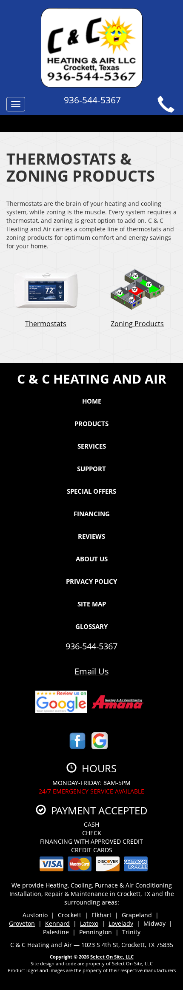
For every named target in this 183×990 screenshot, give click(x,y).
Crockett (69, 915)
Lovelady (121, 923)
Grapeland (137, 915)
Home (91, 401)
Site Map (91, 604)
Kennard (57, 923)
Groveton (22, 923)
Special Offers (91, 491)
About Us (92, 559)
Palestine (56, 932)
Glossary (91, 626)
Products (91, 423)
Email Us (91, 671)
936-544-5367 (91, 646)
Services (91, 446)
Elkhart (102, 915)
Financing (92, 513)
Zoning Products (137, 323)
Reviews (91, 536)
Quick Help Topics (88, 124)
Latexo (89, 923)
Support (91, 468)
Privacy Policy (91, 581)
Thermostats (45, 323)
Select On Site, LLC (112, 956)
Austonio (35, 915)
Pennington (95, 932)
